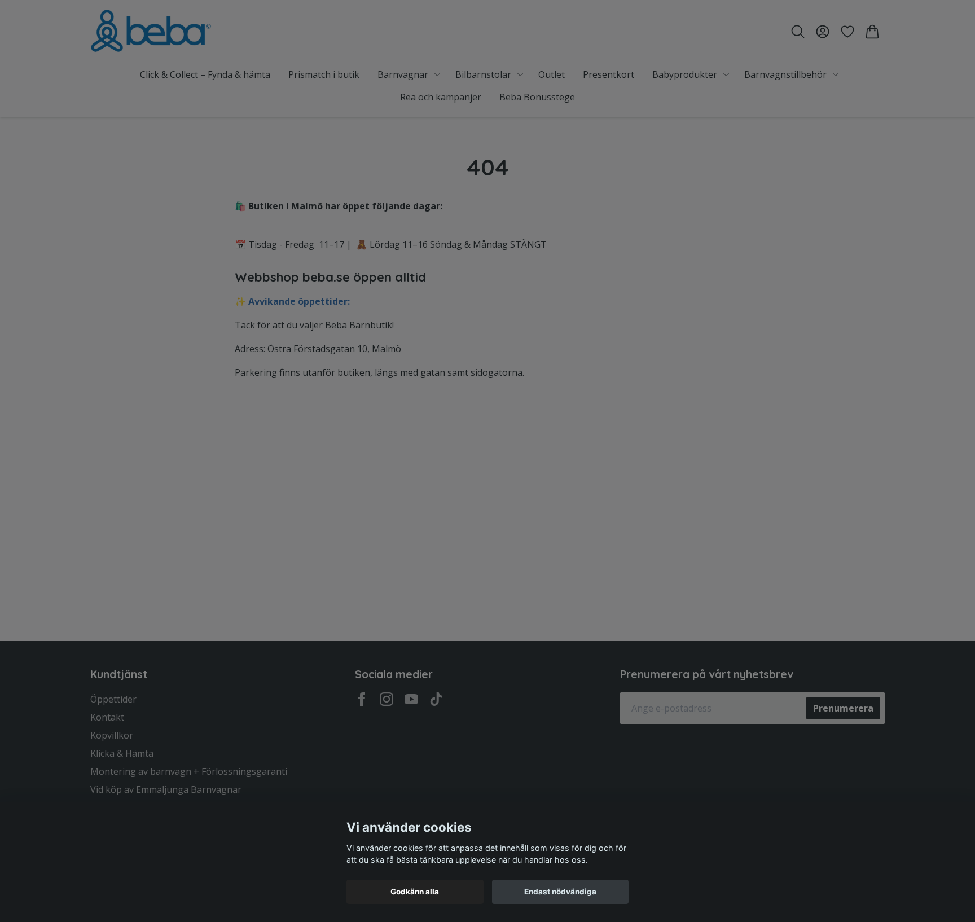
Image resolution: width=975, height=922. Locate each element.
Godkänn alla (414, 891)
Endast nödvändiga (560, 891)
